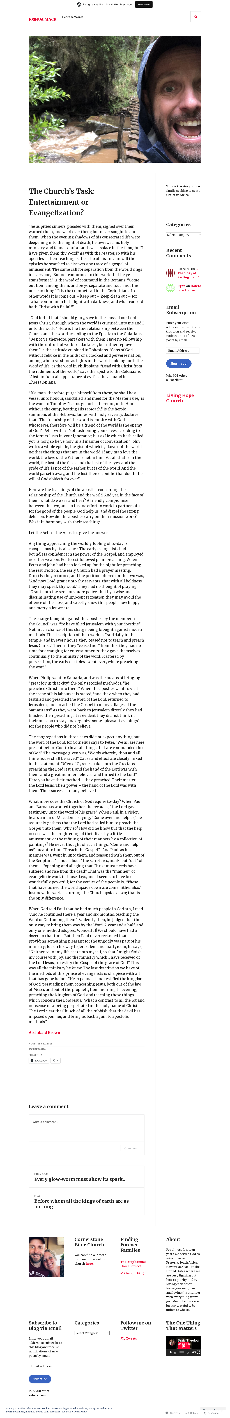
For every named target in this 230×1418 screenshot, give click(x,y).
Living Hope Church (180, 398)
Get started (144, 4)
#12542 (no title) (132, 1273)
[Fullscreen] (198, 1352)
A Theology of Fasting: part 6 (188, 273)
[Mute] (194, 1352)
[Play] (171, 1352)
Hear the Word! (72, 16)
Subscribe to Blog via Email (45, 1325)
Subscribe (40, 1379)
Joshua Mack (42, 19)
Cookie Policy (79, 1411)
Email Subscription (181, 309)
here (89, 1263)
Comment (131, 1148)
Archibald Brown (44, 1032)
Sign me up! (178, 363)
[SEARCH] (195, 16)
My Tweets (128, 1338)
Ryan (181, 286)
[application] (183, 1346)
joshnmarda (37, 1049)
